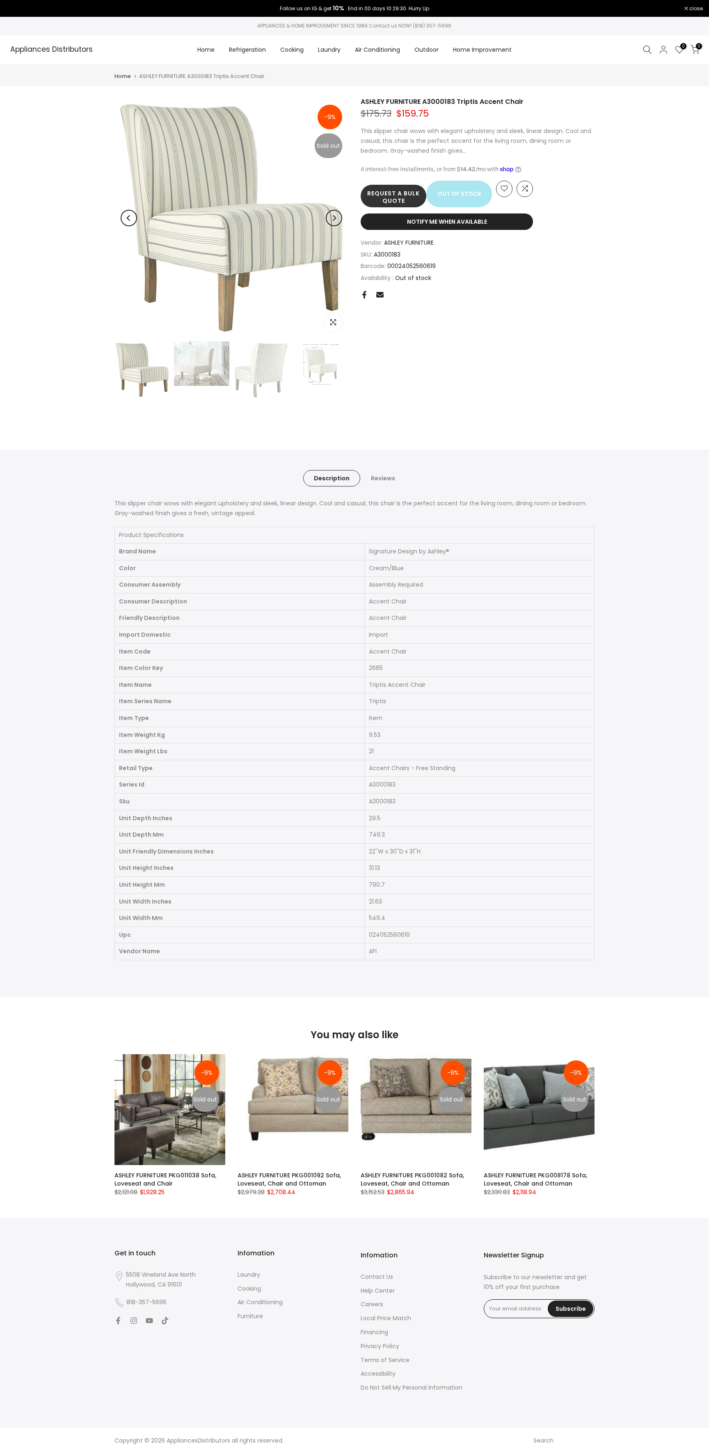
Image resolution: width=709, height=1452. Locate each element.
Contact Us (377, 1277)
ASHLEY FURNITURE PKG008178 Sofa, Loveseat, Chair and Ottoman (535, 1179)
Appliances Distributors (51, 49)
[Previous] (129, 218)
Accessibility (378, 1373)
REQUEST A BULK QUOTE (393, 196)
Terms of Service (385, 1360)
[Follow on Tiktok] (165, 1321)
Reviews (383, 478)
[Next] (334, 218)
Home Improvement (482, 50)
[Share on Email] (380, 294)
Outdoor (426, 50)
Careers (372, 1304)
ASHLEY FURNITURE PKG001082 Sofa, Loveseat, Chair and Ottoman (412, 1179)
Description (332, 478)
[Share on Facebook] (364, 294)
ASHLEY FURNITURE (409, 242)
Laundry (329, 50)
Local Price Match (386, 1318)
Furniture (250, 1316)
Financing (374, 1332)
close (17, 8)
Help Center (378, 1291)
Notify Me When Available (447, 221)
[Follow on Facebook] (118, 1321)
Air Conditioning (377, 50)
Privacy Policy (380, 1346)
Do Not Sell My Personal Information (411, 1387)
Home (206, 50)
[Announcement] (354, 9)
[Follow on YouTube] (149, 1321)
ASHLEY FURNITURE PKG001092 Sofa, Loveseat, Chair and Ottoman (289, 1179)
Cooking (292, 50)
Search (543, 1440)
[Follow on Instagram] (133, 1321)
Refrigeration (247, 50)
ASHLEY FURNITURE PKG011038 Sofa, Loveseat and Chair (165, 1179)
